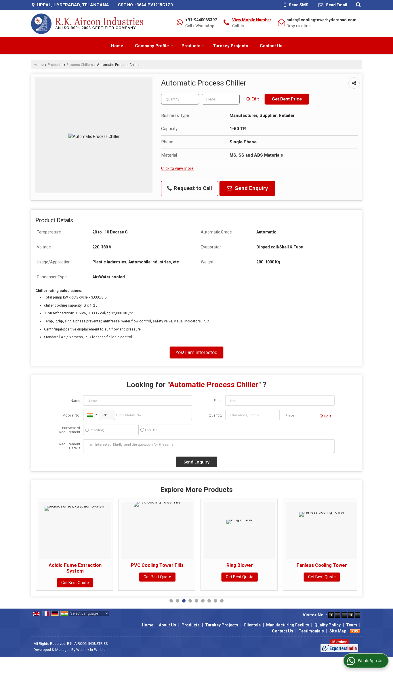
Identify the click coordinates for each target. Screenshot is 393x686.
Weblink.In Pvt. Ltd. (91, 649)
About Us (167, 625)
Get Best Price (287, 99)
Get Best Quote (75, 582)
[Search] (357, 4)
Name (75, 400)
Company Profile (152, 45)
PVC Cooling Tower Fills (157, 565)
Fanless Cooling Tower (322, 565)
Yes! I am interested (196, 352)
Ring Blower (239, 565)
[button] (251, 20)
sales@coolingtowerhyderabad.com (321, 20)
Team (351, 625)
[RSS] (355, 631)
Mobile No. (71, 415)
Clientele (252, 625)
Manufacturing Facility (287, 625)
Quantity (215, 415)
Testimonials (311, 631)
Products (191, 45)
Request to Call (192, 188)
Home (117, 45)
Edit (255, 99)
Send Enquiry (250, 188)
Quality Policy (327, 625)
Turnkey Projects (230, 45)
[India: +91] (91, 415)
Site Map (337, 631)
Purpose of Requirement (69, 430)
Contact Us (271, 45)
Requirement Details (69, 446)
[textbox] (221, 99)
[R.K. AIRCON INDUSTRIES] (87, 23)
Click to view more (177, 168)
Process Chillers (79, 64)
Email (218, 400)
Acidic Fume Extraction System (75, 568)
